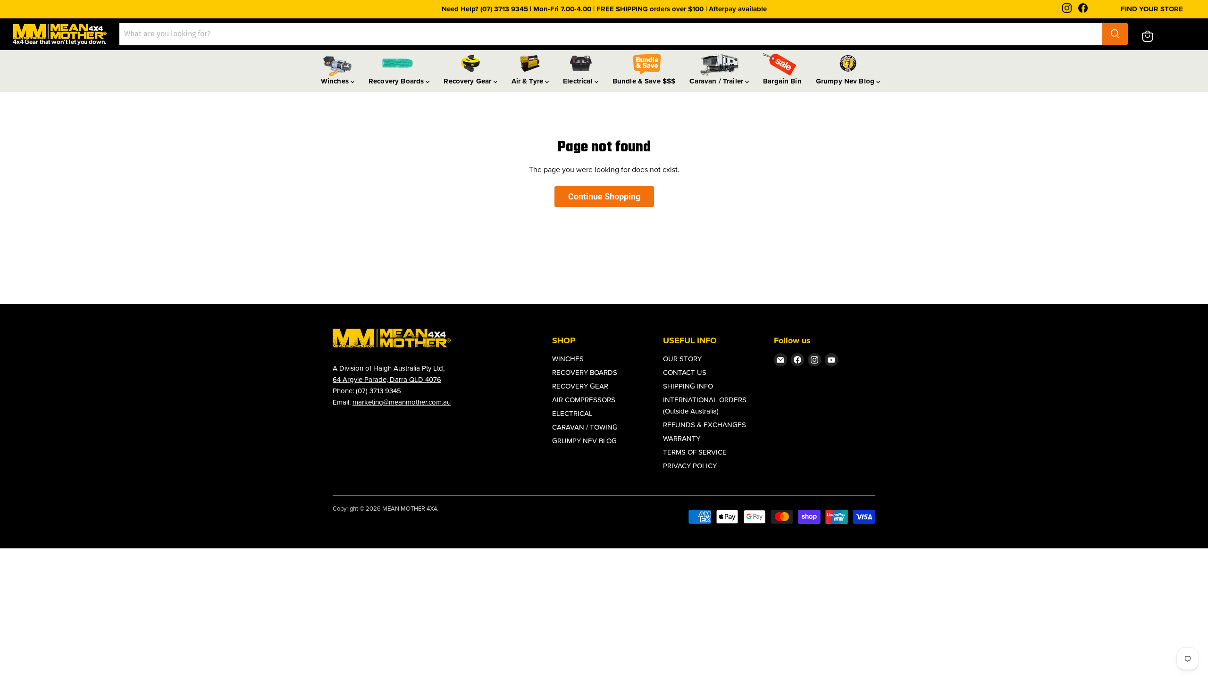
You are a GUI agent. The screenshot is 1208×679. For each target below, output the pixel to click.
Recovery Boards (397, 81)
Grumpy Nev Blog (846, 81)
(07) (362, 391)
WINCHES (568, 359)
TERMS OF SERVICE (695, 452)
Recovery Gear (468, 81)
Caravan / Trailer (717, 81)
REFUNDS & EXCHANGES (704, 425)
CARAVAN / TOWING (585, 427)
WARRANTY (681, 438)
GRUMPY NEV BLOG (584, 441)
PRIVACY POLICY (690, 466)
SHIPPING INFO (688, 386)
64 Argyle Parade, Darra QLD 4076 (387, 379)
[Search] (1115, 34)
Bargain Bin (782, 81)
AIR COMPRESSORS (583, 400)
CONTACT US (684, 372)
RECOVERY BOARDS (584, 372)
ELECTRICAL (572, 413)
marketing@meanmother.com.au (401, 402)
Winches (336, 81)
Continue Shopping (604, 196)
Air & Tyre (528, 81)
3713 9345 (385, 391)
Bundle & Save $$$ (644, 81)
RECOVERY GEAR (580, 386)
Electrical (579, 81)
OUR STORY (682, 359)
